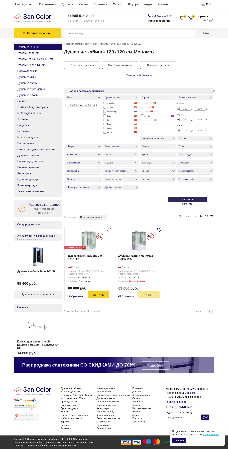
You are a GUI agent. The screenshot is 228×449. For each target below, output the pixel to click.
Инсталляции (25, 143)
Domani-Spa (112, 112)
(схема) (191, 392)
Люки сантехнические (30, 191)
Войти (210, 4)
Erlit (108, 120)
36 (206, 216)
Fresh (109, 132)
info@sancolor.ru (159, 20)
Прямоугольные (27, 71)
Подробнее (155, 365)
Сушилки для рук (27, 179)
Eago (109, 116)
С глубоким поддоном (120, 65)
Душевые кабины (28, 47)
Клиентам (137, 388)
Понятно (179, 440)
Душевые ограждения (31, 89)
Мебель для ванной (29, 113)
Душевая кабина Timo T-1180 (36, 271)
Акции (148, 4)
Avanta (110, 107)
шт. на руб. (203, 18)
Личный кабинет (141, 395)
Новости (136, 411)
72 (211, 216)
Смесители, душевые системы (36, 149)
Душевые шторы (27, 95)
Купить (98, 295)
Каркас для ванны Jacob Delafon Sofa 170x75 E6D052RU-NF (38, 345)
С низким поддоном (158, 65)
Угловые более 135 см (31, 65)
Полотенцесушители (30, 161)
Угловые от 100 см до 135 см (35, 59)
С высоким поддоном (82, 65)
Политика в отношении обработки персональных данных (45, 445)
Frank (109, 128)
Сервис (117, 4)
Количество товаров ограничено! (44, 208)
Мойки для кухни (27, 137)
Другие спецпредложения (38, 294)
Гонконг (148, 107)
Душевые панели (28, 155)
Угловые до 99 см (28, 53)
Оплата (83, 4)
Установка (100, 4)
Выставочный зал (141, 408)
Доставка (67, 4)
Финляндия (149, 120)
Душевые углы (26, 77)
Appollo (110, 103)
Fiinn (109, 124)
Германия (148, 103)
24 (201, 216)
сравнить (77, 296)
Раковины (23, 131)
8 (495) (80, 16)
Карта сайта (139, 421)
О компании (46, 4)
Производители (23, 4)
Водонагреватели (28, 167)
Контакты (163, 4)
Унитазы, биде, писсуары (32, 107)
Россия (147, 116)
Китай (147, 112)
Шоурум (133, 4)
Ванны (21, 101)
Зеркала (22, 119)
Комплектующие (27, 185)
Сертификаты (103, 428)
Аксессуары (24, 173)
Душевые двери (27, 83)
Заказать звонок (162, 15)
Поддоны (23, 125)
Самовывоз (102, 425)
